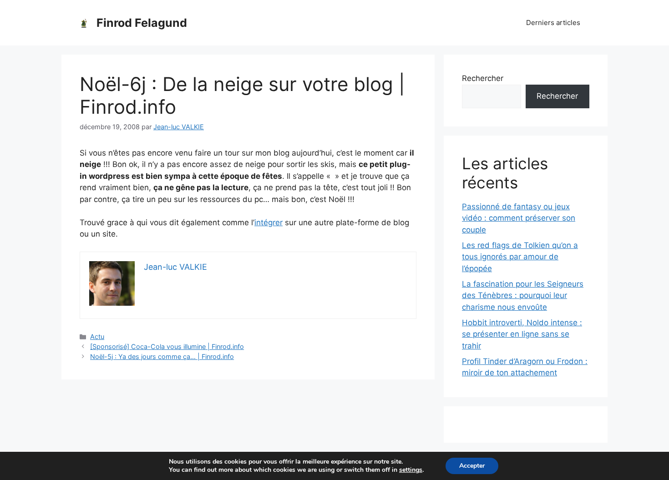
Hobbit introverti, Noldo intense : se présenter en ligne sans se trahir (522, 334)
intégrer (268, 222)
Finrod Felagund (141, 23)
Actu (97, 336)
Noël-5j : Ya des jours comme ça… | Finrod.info (162, 356)
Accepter (472, 465)
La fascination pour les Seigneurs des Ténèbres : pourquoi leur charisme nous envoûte (522, 295)
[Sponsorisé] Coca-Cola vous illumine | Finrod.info (167, 346)
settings (410, 470)
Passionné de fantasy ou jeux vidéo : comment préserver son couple (518, 218)
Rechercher (482, 78)
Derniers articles (553, 22)
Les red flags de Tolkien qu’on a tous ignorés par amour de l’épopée (520, 257)
